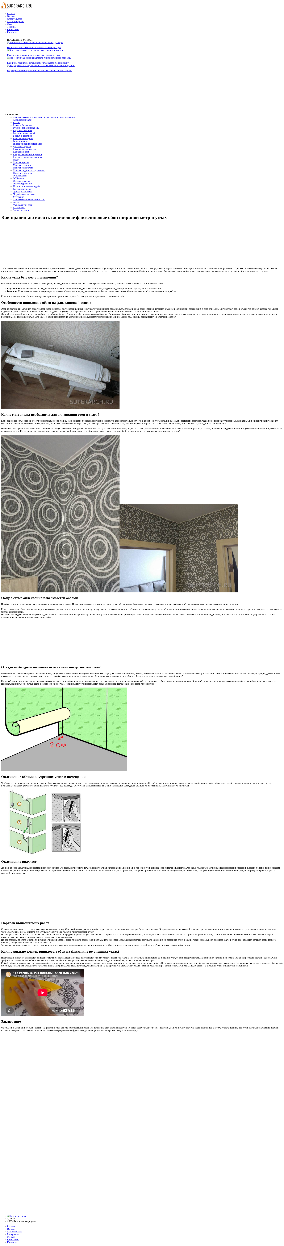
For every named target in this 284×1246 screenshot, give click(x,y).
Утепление (18, 197)
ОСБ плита (18, 178)
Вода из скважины (22, 130)
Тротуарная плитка (22, 191)
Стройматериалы (15, 21)
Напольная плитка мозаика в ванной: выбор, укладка (34, 47)
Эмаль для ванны (21, 210)
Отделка (11, 16)
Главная (11, 13)
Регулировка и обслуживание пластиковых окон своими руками (39, 70)
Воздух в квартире (22, 136)
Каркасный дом (21, 151)
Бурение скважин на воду (26, 128)
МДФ (16, 159)
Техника (11, 27)
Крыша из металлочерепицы (27, 157)
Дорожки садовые (22, 146)
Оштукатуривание (22, 183)
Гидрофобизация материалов (27, 143)
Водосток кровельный (24, 133)
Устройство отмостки (24, 194)
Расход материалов (22, 189)
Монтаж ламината (22, 165)
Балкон (16, 122)
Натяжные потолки (23, 173)
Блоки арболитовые (23, 125)
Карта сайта (13, 29)
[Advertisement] (96, 92)
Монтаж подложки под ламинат (29, 170)
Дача (9, 24)
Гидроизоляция (20, 141)
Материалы (13, 1234)
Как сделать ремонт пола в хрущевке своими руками (33, 55)
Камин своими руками (24, 149)
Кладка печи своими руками (27, 154)
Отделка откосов (21, 181)
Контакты (12, 32)
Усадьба (11, 1237)
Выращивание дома (23, 138)
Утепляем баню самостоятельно (29, 199)
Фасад (16, 202)
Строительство (14, 19)
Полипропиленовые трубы (26, 186)
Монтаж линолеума (23, 167)
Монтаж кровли (21, 162)
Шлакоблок (19, 207)
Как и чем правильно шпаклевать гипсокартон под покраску (38, 63)
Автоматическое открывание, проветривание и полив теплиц (44, 117)
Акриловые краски (22, 120)
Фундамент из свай (23, 205)
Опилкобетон (20, 175)
